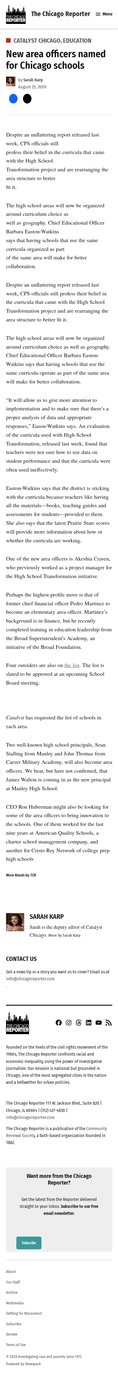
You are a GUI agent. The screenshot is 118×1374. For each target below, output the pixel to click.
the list (71, 665)
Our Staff (13, 1282)
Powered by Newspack (23, 1364)
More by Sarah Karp (64, 935)
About (11, 1271)
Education (77, 40)
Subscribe (29, 1243)
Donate (11, 1334)
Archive (12, 1292)
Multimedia (15, 1303)
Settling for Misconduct (24, 1313)
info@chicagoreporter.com (30, 978)
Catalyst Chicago (37, 40)
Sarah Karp (33, 80)
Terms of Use (16, 1345)
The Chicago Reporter (60, 14)
